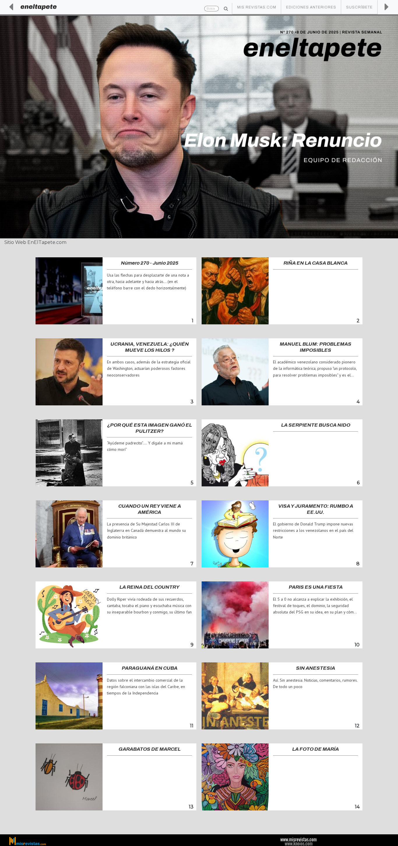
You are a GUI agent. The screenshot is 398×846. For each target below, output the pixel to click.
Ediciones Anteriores (311, 7)
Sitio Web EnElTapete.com (35, 242)
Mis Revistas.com (256, 7)
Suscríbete (359, 7)
